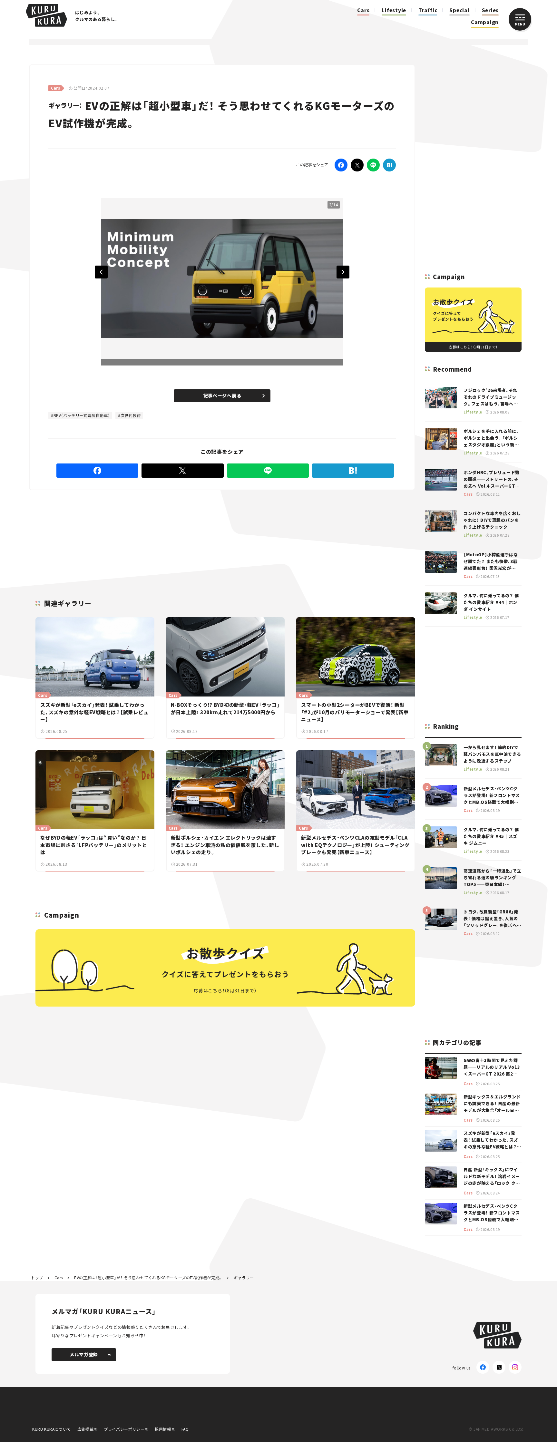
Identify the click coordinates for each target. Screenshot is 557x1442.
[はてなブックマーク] (389, 165)
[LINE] (373, 165)
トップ (37, 1277)
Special (459, 10)
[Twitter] (357, 165)
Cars (363, 10)
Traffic (427, 10)
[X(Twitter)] (499, 1367)
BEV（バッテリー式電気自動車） (82, 415)
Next (343, 272)
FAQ (185, 1429)
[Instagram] (515, 1367)
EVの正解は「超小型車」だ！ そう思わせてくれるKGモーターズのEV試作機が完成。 (148, 1277)
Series (490, 10)
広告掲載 (85, 1429)
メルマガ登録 (84, 1354)
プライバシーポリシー (124, 1429)
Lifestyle (394, 10)
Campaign (485, 22)
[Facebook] (341, 165)
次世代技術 (131, 415)
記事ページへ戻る (222, 395)
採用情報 (163, 1429)
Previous (101, 272)
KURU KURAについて (51, 1429)
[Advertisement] (264, 537)
